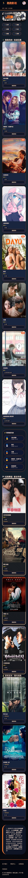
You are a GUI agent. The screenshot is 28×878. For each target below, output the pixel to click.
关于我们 (4, 864)
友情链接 (21, 864)
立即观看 (9, 17)
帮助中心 (12, 864)
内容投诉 (4, 869)
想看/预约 (14, 85)
